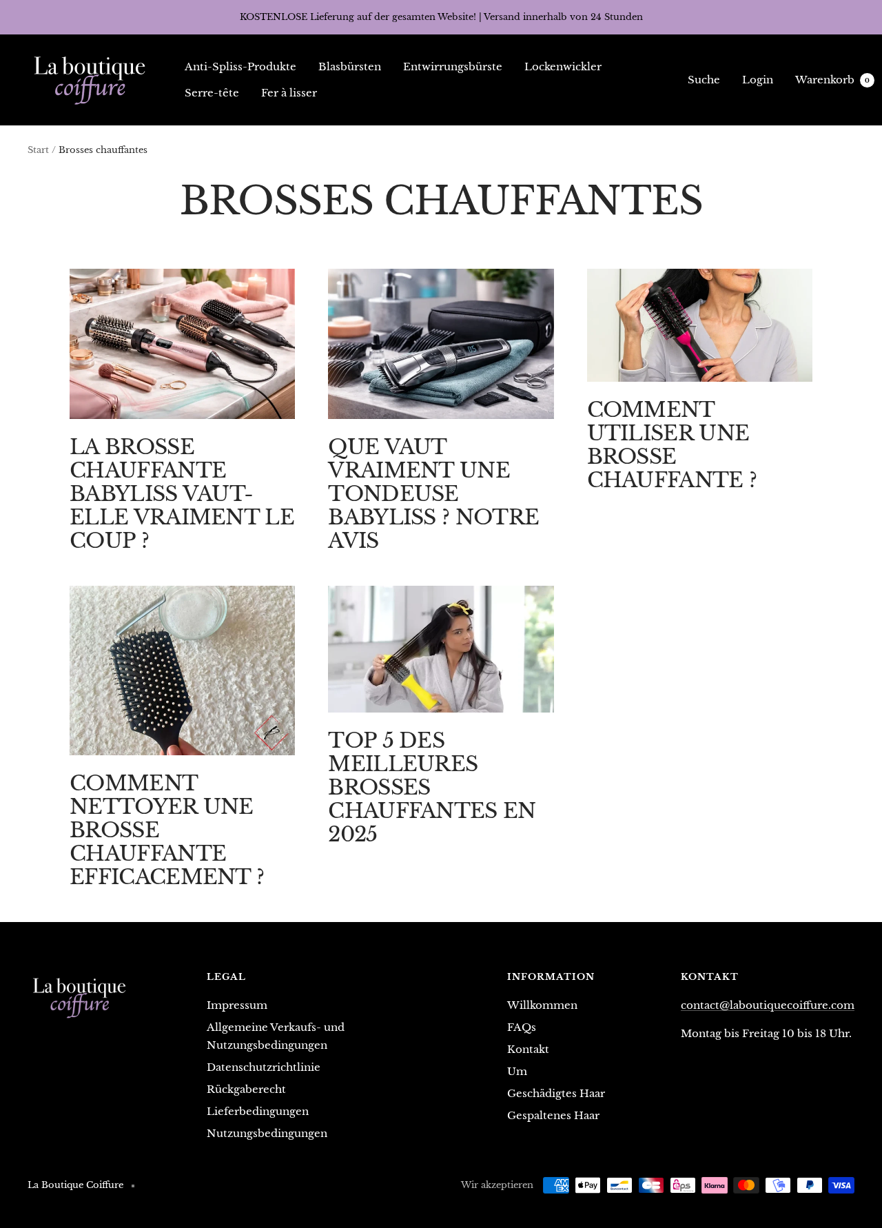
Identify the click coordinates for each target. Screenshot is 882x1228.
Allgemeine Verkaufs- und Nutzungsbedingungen (276, 1036)
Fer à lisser (289, 92)
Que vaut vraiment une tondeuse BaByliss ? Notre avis (433, 493)
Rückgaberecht (246, 1089)
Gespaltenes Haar (553, 1115)
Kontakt (528, 1049)
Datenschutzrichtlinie (263, 1067)
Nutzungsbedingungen (267, 1133)
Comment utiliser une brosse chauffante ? (672, 445)
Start (38, 150)
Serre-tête (212, 92)
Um (517, 1071)
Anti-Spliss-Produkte (240, 66)
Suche (704, 79)
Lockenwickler (563, 66)
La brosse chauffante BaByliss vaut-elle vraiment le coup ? (182, 493)
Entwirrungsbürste (452, 66)
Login (757, 79)
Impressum (237, 1005)
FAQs (521, 1027)
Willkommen (542, 1005)
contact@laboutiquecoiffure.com (767, 1005)
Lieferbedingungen (258, 1111)
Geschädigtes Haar (556, 1093)
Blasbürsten (349, 66)
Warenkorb (832, 79)
